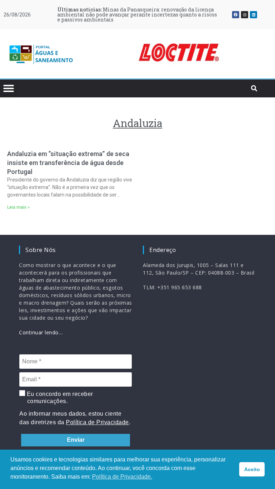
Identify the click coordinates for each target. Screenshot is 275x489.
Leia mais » (18, 207)
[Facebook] (235, 14)
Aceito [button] (252, 469)
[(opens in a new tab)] (179, 53)
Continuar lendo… (41, 332)
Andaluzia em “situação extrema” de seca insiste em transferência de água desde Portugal (68, 162)
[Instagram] (244, 14)
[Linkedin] (253, 14)
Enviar (76, 440)
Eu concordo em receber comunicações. (59, 397)
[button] (98, 54)
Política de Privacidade (97, 422)
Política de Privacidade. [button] (122, 477)
